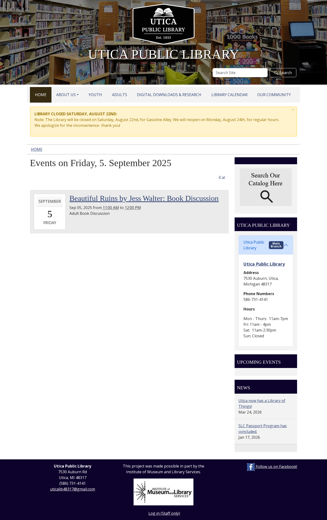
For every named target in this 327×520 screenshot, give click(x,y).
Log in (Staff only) (164, 513)
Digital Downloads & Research (169, 94)
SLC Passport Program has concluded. (262, 428)
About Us (66, 94)
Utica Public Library (262, 245)
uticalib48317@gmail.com (72, 489)
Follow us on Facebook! (276, 466)
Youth (95, 94)
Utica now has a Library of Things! (261, 403)
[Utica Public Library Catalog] (265, 187)
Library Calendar (229, 94)
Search (286, 72)
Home (40, 94)
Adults (119, 94)
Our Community (274, 94)
